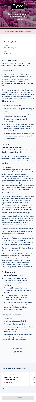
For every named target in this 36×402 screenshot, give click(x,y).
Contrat (6, 46)
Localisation (8, 40)
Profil (6, 51)
